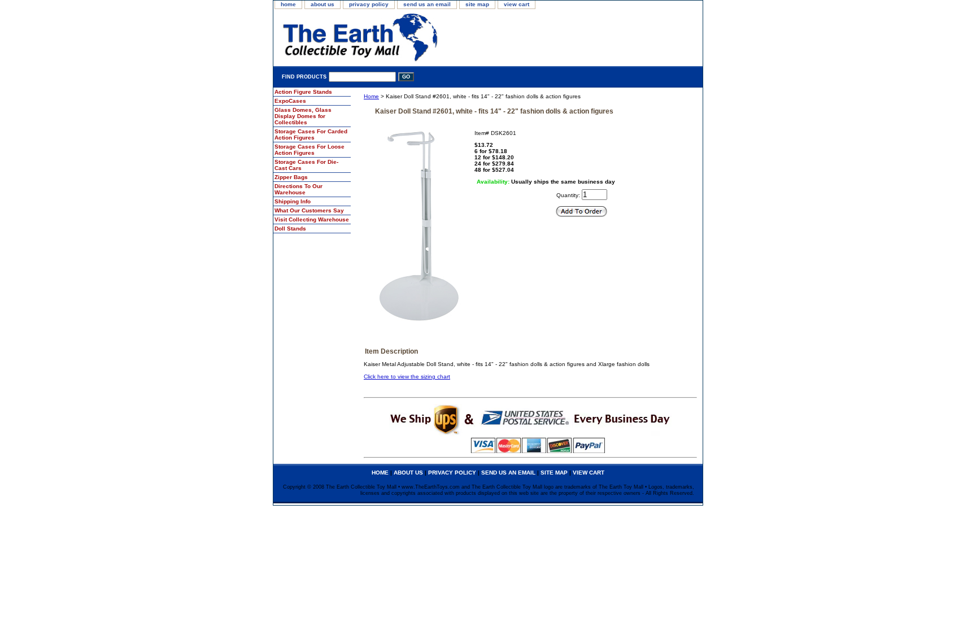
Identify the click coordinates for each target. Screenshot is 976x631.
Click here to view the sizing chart (407, 376)
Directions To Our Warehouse (298, 189)
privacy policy (369, 4)
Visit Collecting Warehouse (311, 219)
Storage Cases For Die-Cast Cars (306, 165)
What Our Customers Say (309, 210)
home (288, 4)
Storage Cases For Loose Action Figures (309, 149)
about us (322, 4)
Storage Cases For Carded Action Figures (310, 134)
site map (477, 4)
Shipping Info (292, 201)
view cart (516, 4)
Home (371, 96)
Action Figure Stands (303, 92)
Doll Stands (290, 228)
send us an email (427, 4)
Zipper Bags (291, 177)
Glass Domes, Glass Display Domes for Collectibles (303, 116)
